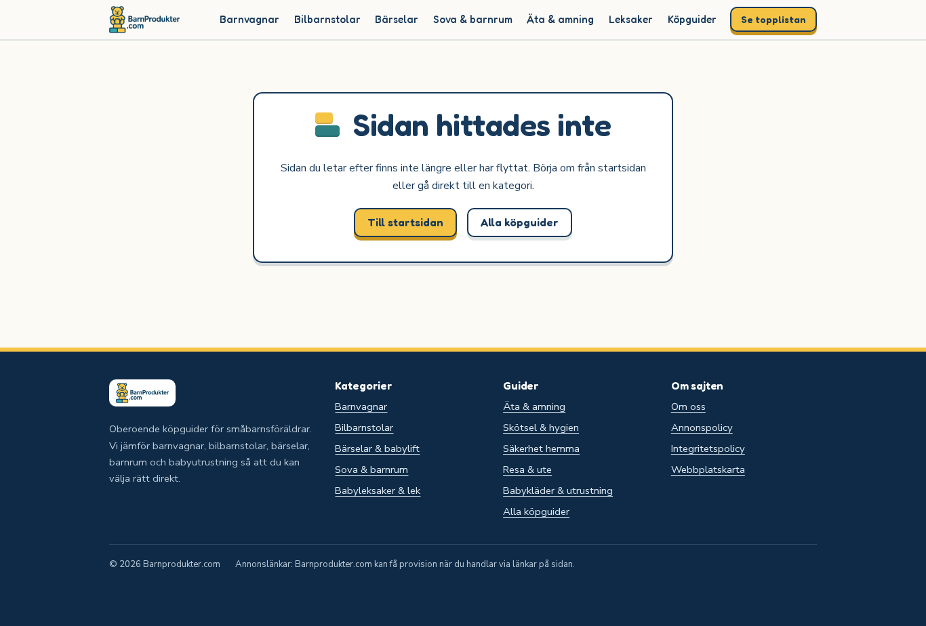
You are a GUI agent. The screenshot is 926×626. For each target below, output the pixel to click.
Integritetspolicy (708, 448)
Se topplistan (773, 19)
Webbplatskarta (708, 469)
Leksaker (631, 19)
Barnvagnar (249, 19)
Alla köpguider (520, 222)
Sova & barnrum (472, 19)
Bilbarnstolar (327, 19)
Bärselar (396, 19)
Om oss (688, 406)
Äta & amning (560, 19)
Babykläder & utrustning (558, 490)
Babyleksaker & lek (377, 490)
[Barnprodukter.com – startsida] (144, 19)
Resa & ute (527, 469)
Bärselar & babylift (377, 448)
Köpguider (692, 19)
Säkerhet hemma (541, 448)
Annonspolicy (702, 427)
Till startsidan (405, 222)
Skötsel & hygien (541, 427)
